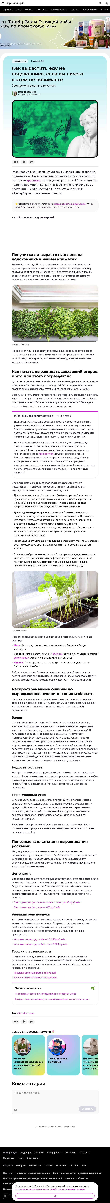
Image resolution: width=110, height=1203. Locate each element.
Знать (18, 9)
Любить (29, 9)
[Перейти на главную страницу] (15, 3)
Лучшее (8, 9)
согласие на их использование (31, 1189)
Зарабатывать (59, 9)
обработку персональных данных (67, 1189)
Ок (55, 1196)
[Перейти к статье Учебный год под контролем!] (63, 1055)
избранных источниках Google (69, 204)
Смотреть (42, 9)
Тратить (75, 9)
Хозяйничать (90, 9)
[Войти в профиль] (107, 3)
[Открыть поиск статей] (100, 3)
